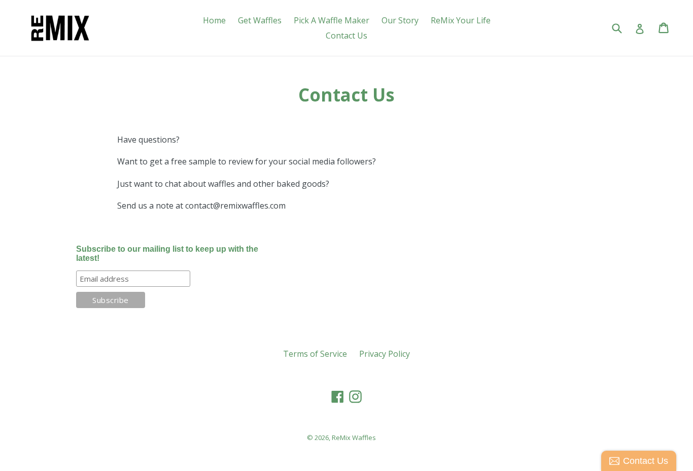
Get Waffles (260, 20)
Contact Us (346, 35)
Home (214, 20)
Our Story (400, 20)
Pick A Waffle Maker (331, 20)
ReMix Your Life (461, 20)
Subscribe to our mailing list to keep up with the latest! (167, 253)
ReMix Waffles (354, 437)
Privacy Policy (384, 353)
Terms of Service (315, 353)
